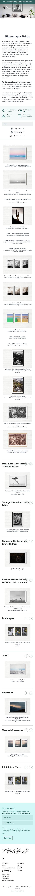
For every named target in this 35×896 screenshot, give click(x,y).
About (19, 866)
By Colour (18, 129)
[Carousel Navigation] (29, 464)
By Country (18, 132)
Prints (3, 866)
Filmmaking (5, 878)
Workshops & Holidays (8, 868)
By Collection (18, 136)
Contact (20, 870)
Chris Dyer (21, 891)
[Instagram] (15, 859)
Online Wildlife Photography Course (8, 871)
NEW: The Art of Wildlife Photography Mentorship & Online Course (17, 2)
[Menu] (31, 8)
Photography (6, 876)
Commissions (6, 874)
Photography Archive (8, 880)
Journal (20, 868)
